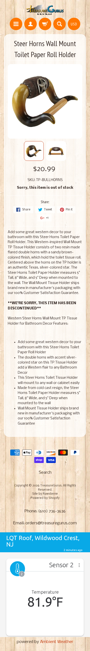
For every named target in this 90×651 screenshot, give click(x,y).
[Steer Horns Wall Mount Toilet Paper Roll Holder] (34, 151)
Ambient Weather (56, 642)
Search (45, 472)
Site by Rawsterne (45, 493)
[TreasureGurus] (45, 9)
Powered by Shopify (45, 498)
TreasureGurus (51, 485)
